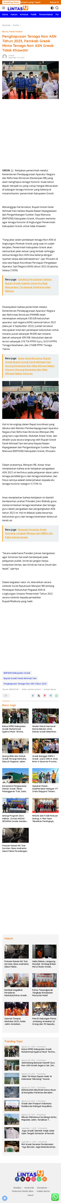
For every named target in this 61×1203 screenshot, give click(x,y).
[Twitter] (22, 1179)
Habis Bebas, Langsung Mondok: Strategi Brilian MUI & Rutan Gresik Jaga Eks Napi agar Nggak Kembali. (44, 964)
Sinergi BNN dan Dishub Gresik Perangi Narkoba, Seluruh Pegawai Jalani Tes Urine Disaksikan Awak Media (15, 759)
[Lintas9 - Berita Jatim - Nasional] (30, 1173)
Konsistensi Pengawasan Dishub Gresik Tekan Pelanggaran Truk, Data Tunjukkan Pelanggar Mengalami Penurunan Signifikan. (14, 789)
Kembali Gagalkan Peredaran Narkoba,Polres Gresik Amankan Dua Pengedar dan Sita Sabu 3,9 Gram (16, 993)
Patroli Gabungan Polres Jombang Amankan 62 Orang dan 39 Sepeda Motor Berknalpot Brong (44, 1021)
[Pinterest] (28, 1179)
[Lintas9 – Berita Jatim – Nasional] (17, 7)
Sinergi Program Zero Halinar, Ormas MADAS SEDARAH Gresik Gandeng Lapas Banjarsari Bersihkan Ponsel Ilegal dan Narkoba (15, 818)
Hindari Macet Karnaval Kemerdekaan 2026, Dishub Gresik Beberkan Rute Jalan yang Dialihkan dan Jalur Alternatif (45, 729)
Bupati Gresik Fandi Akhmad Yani (20, 678)
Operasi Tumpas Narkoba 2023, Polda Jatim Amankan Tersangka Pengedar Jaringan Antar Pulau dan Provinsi (14, 1021)
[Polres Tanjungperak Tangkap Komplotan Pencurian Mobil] (44, 980)
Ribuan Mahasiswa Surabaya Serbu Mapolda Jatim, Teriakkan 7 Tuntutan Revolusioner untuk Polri (39, 1118)
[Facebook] (17, 1179)
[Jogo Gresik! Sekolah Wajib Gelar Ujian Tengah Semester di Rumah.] (11, 1132)
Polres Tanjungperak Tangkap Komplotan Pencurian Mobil (42, 993)
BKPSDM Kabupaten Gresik (17, 673)
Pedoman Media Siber (23, 1191)
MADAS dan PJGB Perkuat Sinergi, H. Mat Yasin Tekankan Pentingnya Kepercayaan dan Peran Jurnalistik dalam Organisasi (45, 818)
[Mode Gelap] (52, 8)
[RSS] (44, 1179)
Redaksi (17, 1187)
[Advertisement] (30, 135)
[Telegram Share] (50, 695)
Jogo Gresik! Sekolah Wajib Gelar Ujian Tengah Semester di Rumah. (38, 1132)
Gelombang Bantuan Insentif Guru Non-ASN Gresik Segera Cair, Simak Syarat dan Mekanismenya (39, 1064)
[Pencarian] (57, 8)
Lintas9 (11, 55)
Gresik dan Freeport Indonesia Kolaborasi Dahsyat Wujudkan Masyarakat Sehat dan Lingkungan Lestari (38, 1105)
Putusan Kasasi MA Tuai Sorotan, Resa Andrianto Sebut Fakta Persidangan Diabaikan (14, 848)
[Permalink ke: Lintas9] (4, 56)
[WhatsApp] (39, 1179)
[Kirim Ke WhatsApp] (56, 695)
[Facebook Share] (33, 695)
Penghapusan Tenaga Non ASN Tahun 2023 (25, 683)
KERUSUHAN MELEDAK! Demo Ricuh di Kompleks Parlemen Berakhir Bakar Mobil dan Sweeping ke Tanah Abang (38, 1091)
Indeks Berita (43, 1191)
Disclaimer (42, 1187)
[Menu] (4, 7)
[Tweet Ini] (39, 695)
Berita (5, 31)
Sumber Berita (50, 689)
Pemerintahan (16, 31)
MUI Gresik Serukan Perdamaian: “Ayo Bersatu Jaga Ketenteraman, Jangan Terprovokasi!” (38, 1145)
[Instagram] (33, 1179)
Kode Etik (29, 1187)
